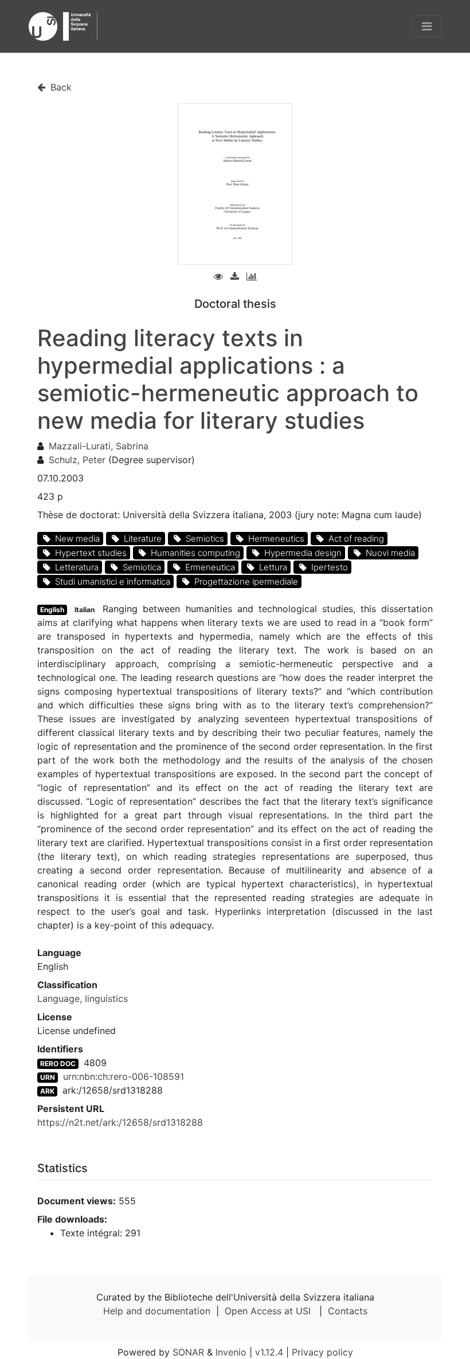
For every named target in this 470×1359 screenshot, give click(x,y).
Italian (85, 609)
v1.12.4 (269, 1352)
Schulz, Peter (77, 459)
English (52, 609)
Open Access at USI (268, 1311)
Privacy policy (322, 1352)
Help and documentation (156, 1311)
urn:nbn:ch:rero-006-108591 (123, 1076)
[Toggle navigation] (426, 26)
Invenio (231, 1352)
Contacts (347, 1311)
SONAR (188, 1352)
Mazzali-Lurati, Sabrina (98, 446)
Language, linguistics (82, 998)
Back (60, 87)
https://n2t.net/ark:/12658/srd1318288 (120, 1122)
